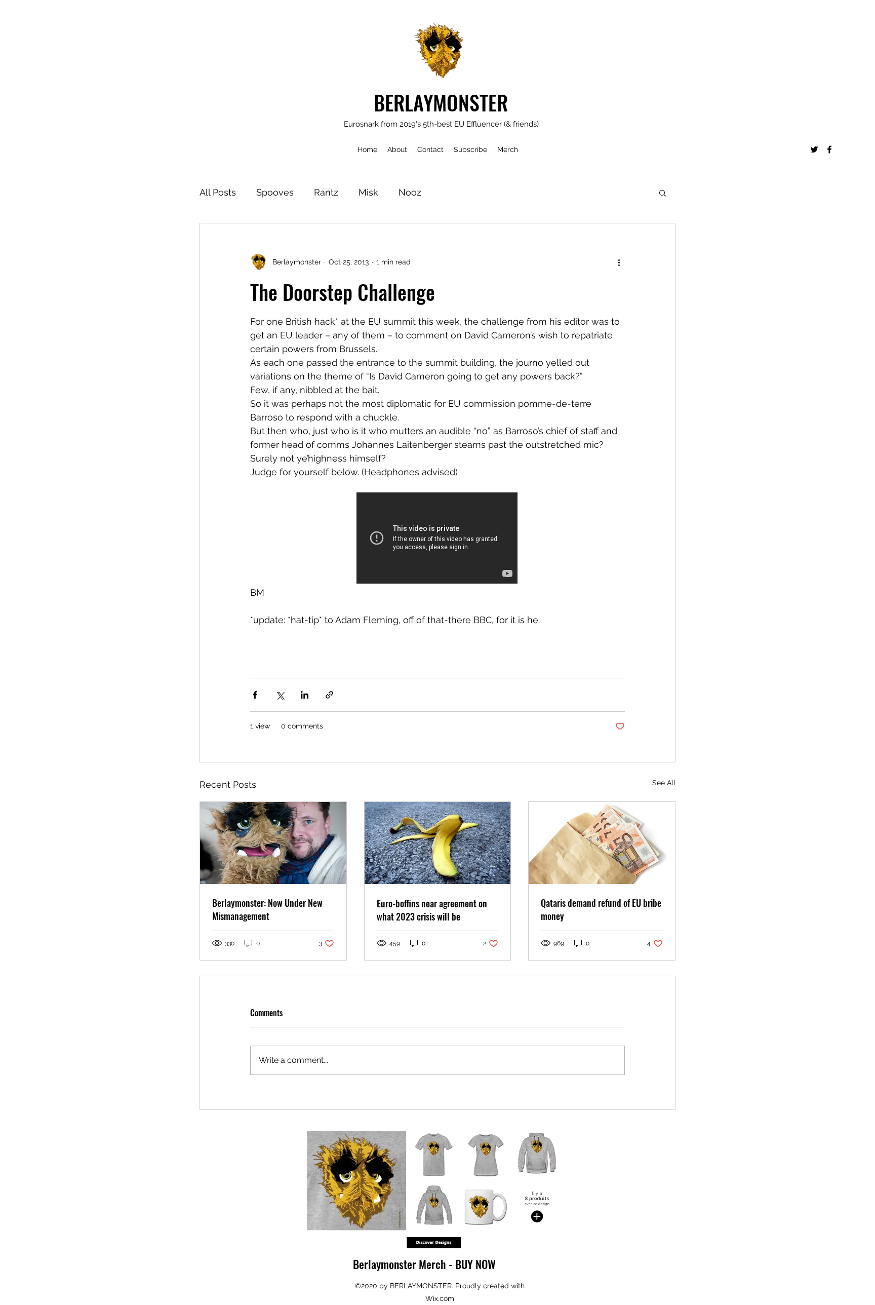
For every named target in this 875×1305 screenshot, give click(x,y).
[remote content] (437, 539)
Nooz (410, 192)
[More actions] (619, 262)
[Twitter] (814, 149)
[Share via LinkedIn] (304, 695)
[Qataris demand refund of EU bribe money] (602, 843)
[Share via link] (329, 695)
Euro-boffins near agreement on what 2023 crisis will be (432, 910)
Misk (368, 192)
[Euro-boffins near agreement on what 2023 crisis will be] (438, 843)
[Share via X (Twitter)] (280, 695)
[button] (662, 192)
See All (663, 783)
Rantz (326, 192)
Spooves (275, 192)
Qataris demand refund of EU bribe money (601, 909)
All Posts (218, 192)
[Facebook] (829, 149)
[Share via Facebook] (255, 695)
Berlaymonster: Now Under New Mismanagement (267, 909)
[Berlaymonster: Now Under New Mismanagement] (273, 843)
